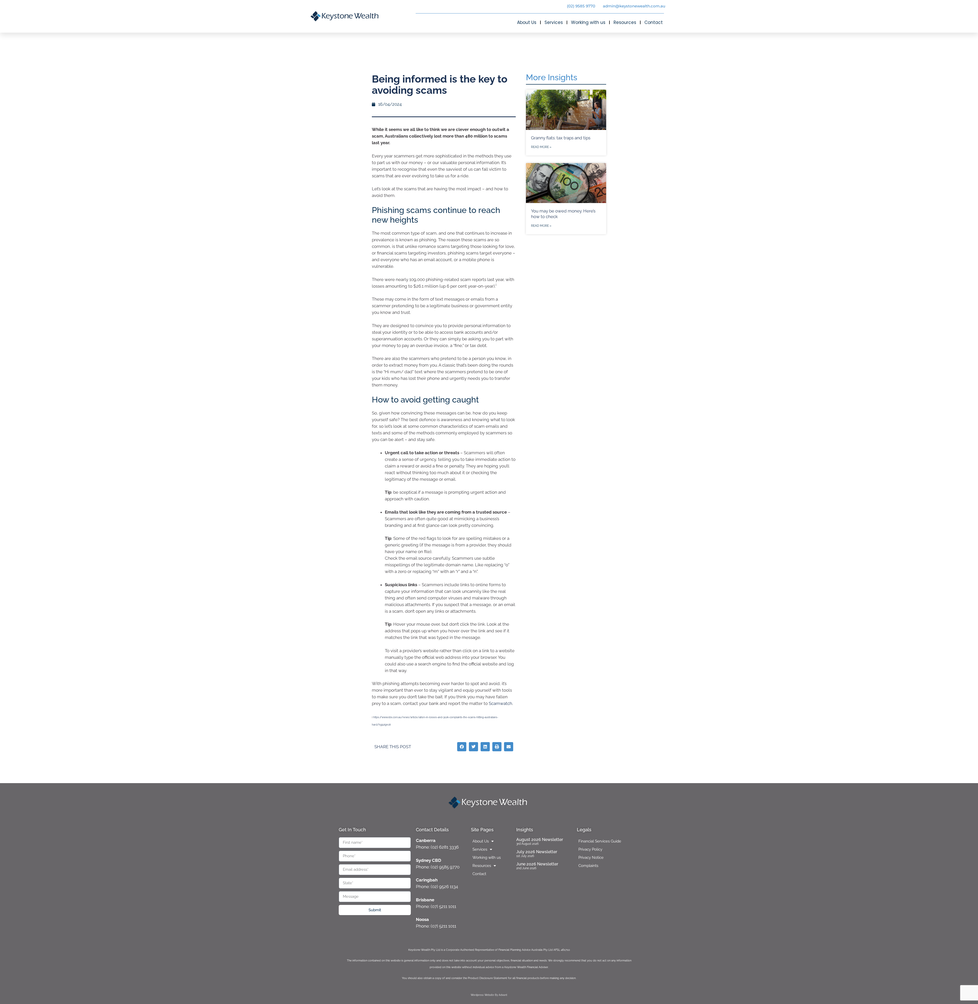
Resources (625, 22)
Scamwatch (500, 703)
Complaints (588, 865)
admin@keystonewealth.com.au (634, 6)
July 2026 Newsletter (536, 851)
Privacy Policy (590, 849)
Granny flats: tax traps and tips (560, 137)
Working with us (588, 22)
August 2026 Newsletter (539, 839)
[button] (461, 746)
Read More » (541, 147)
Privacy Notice (591, 857)
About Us (526, 22)
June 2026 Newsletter (537, 864)
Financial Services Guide (599, 841)
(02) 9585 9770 (581, 6)
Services (554, 22)
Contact (653, 22)
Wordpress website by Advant (489, 995)
